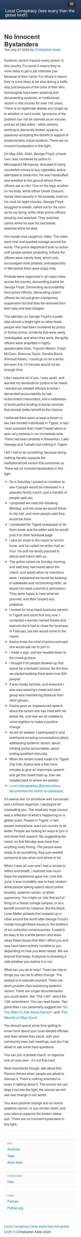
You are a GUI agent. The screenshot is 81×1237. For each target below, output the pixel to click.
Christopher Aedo (48, 49)
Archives (13, 1149)
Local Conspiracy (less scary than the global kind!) (40, 13)
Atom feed (14, 1162)
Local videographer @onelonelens (34, 785)
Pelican (12, 1201)
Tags (10, 1155)
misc (10, 1181)
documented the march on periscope (36, 790)
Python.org (15, 1208)
